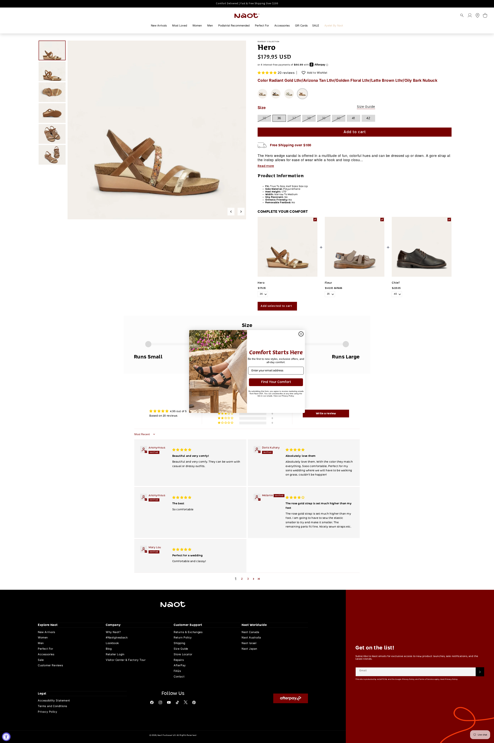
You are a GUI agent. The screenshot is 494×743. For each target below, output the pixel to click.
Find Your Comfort (276, 382)
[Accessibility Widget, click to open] (6, 736)
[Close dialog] (301, 334)
